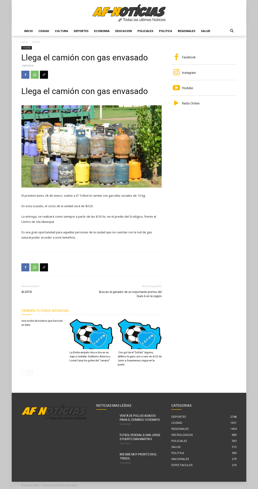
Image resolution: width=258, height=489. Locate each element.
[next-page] (30, 372)
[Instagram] (176, 73)
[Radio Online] (176, 103)
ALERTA (26, 292)
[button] (232, 31)
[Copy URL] (44, 75)
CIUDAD (43, 31)
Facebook (189, 57)
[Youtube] (176, 88)
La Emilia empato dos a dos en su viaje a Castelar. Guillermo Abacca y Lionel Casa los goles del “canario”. (90, 356)
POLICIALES (145, 31)
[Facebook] (25, 75)
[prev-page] (23, 372)
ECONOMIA (102, 31)
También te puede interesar (45, 311)
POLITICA (165, 31)
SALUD (205, 31)
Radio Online (191, 103)
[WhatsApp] (35, 75)
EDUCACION (123, 31)
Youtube (187, 88)
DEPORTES (81, 31)
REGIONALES (186, 31)
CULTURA (61, 31)
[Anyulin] (129, 13)
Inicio (28, 31)
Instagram (189, 73)
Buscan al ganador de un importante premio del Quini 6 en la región (130, 294)
